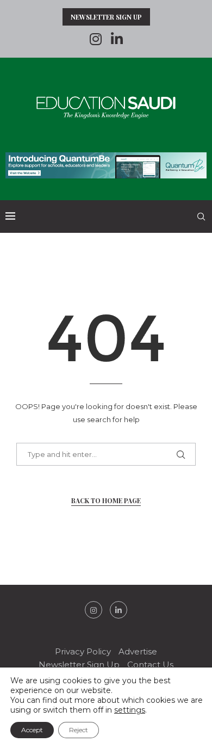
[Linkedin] (117, 39)
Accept (32, 730)
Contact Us (150, 664)
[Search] (201, 216)
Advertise (138, 651)
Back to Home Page (106, 500)
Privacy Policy (83, 651)
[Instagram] (96, 39)
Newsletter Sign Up (106, 17)
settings (129, 710)
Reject (78, 730)
